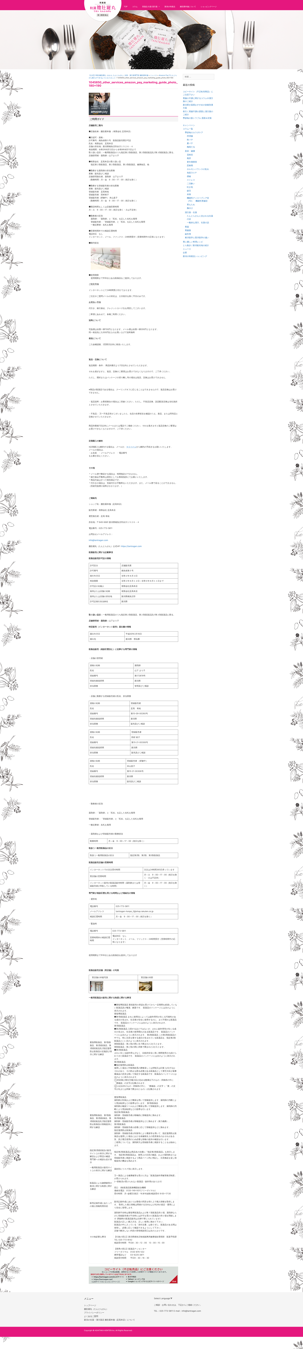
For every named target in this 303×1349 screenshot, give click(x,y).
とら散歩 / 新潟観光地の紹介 (196, 245)
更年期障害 (192, 162)
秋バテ (190, 140)
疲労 (189, 191)
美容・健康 (190, 151)
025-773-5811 (166, 1311)
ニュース (187, 249)
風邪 (189, 158)
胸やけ (190, 208)
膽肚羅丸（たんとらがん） (96, 1309)
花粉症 (190, 155)
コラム (135, 6)
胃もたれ (191, 204)
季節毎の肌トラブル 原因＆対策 (197, 118)
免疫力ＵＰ (192, 172)
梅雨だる (191, 147)
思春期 (190, 165)
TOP (125, 6)
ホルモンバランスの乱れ (198, 169)
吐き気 (190, 187)
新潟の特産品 (170, 6)
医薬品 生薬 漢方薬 (149, 6)
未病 (189, 194)
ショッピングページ (209, 6)
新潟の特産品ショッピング (195, 256)
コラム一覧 (188, 129)
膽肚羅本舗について (188, 6)
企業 (185, 252)
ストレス (191, 180)
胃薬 (187, 227)
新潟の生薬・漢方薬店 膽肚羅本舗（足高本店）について (109, 1320)
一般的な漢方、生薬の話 (198, 222)
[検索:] (198, 77)
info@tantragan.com (98, 540)
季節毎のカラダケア (194, 132)
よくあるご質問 (91, 1316)
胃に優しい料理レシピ (193, 242)
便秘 (189, 176)
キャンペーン (189, 125)
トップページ (90, 1305)
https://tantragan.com (131, 546)
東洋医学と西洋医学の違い (197, 237)
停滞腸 (190, 136)
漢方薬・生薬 (191, 212)
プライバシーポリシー (94, 1312)
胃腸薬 (188, 230)
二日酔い (191, 183)
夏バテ (190, 143)
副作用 (188, 234)
